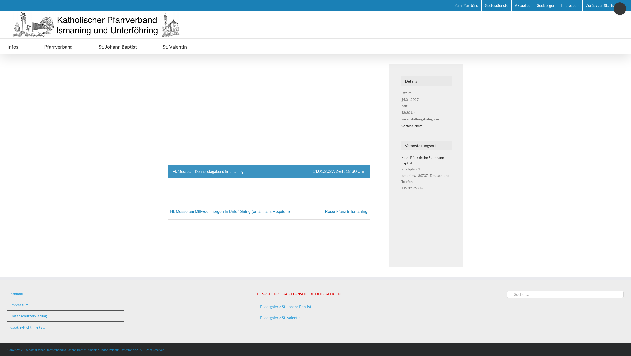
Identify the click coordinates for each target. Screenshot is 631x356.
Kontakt (17, 294)
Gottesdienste (411, 126)
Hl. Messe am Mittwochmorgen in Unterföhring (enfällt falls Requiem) (230, 211)
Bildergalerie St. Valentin (280, 317)
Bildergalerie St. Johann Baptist (285, 306)
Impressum (19, 305)
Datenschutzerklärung (28, 316)
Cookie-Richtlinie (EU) (28, 327)
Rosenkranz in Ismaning (346, 211)
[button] (215, 46)
